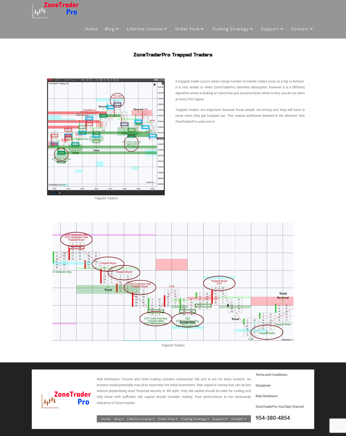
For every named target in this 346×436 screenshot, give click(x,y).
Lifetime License (139, 419)
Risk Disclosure (267, 396)
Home (106, 419)
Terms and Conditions (271, 375)
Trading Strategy (194, 419)
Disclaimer (263, 385)
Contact (237, 419)
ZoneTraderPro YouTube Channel (280, 407)
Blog (118, 419)
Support (219, 419)
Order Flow (167, 419)
